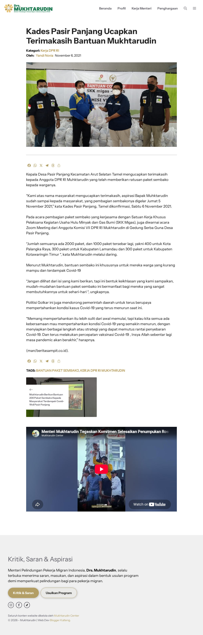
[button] (185, 8)
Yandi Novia (44, 55)
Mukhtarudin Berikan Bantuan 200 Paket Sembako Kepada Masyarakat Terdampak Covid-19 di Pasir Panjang (46, 399)
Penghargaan (167, 8)
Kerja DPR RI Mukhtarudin (102, 370)
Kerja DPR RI (50, 50)
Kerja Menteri (141, 8)
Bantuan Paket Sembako (57, 370)
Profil (122, 8)
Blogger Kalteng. (60, 620)
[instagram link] (11, 605)
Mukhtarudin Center (66, 615)
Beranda (105, 8)
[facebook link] (19, 605)
